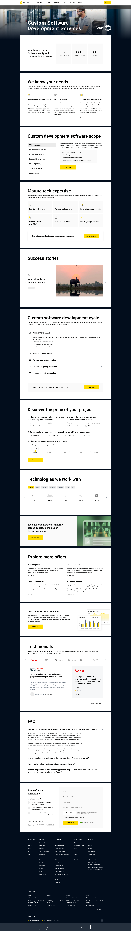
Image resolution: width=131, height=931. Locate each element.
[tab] (42, 149)
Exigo (75, 854)
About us (72, 2)
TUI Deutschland (48, 694)
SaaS (56, 880)
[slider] (35, 451)
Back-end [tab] (52, 487)
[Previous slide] (25, 282)
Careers (80, 2)
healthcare (60, 56)
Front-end (30, 845)
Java (29, 854)
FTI (74, 857)
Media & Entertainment (44, 857)
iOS (28, 851)
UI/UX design (77, 54)
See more (30, 118)
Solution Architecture (60, 871)
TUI (75, 851)
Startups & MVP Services (61, 877)
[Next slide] (105, 282)
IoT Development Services (61, 874)
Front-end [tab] (44, 487)
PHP (29, 857)
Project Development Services (62, 854)
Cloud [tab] (67, 487)
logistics (67, 58)
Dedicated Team (59, 857)
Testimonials (91, 854)
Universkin (76, 860)
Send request (70, 822)
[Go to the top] (102, 920)
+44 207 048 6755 (70, 905)
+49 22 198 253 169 (90, 905)
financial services (62, 54)
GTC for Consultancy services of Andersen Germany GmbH (95, 868)
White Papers (91, 851)
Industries (56, 2)
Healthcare (42, 845)
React (29, 860)
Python (29, 862)
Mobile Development (60, 842)
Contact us (107, 2)
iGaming (41, 868)
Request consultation (91, 236)
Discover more (35, 537)
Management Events (79, 845)
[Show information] (87, 817)
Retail (40, 871)
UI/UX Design (58, 862)
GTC (89, 857)
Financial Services (43, 842)
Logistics (41, 848)
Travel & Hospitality (44, 851)
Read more (91, 387)
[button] (43, 2)
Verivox (75, 842)
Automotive (42, 854)
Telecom (41, 860)
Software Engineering (60, 860)
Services (48, 2)
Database (57, 882)
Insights (64, 2)
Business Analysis (59, 868)
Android (29, 848)
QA (81, 54)
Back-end (30, 842)
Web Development (59, 845)
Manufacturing (43, 862)
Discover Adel (35, 626)
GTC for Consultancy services (95, 860)
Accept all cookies (97, 927)
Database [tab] (60, 487)
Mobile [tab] (37, 487)
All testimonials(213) (96, 703)
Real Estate (42, 865)
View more (55, 929)
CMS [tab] (73, 487)
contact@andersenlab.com (51, 920)
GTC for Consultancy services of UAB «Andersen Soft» (95, 863)
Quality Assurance (59, 848)
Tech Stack (39, 2)
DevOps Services (59, 865)
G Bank (75, 848)
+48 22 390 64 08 (51, 905)
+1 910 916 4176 (32, 905)
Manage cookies (82, 927)
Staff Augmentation (60, 851)
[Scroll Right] (105, 659)
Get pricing (35, 460)
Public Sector (42, 874)
